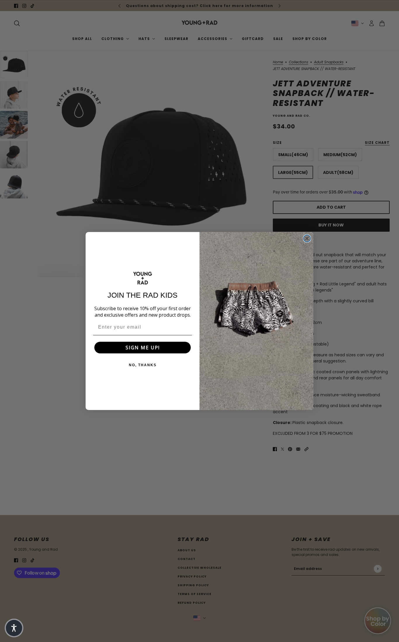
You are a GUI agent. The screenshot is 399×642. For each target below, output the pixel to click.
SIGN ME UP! (143, 347)
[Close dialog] (306, 238)
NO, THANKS (143, 365)
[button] (14, 628)
